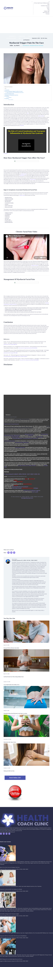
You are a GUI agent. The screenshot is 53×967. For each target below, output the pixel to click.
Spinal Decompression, (13, 956)
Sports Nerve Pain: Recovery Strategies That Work (10, 867)
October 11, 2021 (7, 768)
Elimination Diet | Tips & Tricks (10, 742)
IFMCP (32, 474)
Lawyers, (28, 954)
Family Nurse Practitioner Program (31, 490)
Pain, (36, 886)
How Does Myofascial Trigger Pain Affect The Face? (14, 91)
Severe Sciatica (15, 436)
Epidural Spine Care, (13, 861)
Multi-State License (16, 488)
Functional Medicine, (21, 861)
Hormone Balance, (24, 909)
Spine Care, (36, 863)
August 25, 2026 (3, 891)
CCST (28, 474)
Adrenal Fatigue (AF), (4, 908)
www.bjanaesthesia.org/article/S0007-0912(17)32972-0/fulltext (15, 356)
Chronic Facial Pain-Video (9, 93)
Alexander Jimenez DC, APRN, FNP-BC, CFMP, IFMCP (17, 869)
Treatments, (27, 956)
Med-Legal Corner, (33, 954)
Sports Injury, (47, 863)
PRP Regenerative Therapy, (22, 863)
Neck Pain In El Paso (11, 38)
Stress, (23, 956)
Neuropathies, (5, 863)
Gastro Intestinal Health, (44, 908)
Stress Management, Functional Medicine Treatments (25, 438)
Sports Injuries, (41, 863)
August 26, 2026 (3, 869)
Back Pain (30, 435)
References (9, 97)
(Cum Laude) (35, 491)
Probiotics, (49, 909)
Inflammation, (27, 861)
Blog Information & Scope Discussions (11, 424)
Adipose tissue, (3, 954)
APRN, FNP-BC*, (23, 474)
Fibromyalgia (40, 436)
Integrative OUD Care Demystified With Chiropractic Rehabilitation (13, 935)
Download (6, 153)
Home (11, 45)
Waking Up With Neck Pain (9, 771)
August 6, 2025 (6, 710)
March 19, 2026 (6, 673)
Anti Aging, (10, 908)
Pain (20, 38)
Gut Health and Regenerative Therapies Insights (9, 914)
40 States (36, 488)
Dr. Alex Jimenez (8, 474)
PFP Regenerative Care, (12, 863)
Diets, (30, 908)
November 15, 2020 (7, 739)
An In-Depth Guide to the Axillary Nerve (11, 684)
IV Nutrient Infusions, (34, 861)
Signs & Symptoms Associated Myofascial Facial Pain (15, 92)
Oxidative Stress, (43, 909)
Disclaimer (7, 98)
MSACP (16, 474)
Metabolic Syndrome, (31, 886)
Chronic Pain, (7, 886)
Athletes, (2, 861)
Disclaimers (11, 99)
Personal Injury (44, 434)
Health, (19, 886)
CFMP (35, 474)
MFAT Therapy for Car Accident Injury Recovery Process (11, 959)
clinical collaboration (20, 447)
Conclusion (7, 96)
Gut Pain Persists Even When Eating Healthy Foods (14, 676)
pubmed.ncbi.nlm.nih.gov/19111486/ (10, 352)
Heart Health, (24, 886)
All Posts (16, 45)
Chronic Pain (22, 36)
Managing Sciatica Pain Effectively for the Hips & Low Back (15, 713)
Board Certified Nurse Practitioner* (20, 486)
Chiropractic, (6, 861)
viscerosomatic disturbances (22, 442)
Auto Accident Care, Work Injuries (12, 435)
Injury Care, (24, 954)
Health (42, 36)
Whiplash (31, 956)
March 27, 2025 (6, 645)
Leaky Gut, (35, 909)
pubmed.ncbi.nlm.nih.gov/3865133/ (10, 344)
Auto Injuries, (8, 954)
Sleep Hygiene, (31, 863)
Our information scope (9, 441)
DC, (13, 474)
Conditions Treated (33, 36)
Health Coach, (12, 909)
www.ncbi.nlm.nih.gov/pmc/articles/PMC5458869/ (29, 360)
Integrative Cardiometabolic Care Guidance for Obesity (11, 889)
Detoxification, (26, 908)
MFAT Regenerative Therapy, (43, 861)
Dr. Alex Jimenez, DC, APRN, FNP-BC (27, 465)
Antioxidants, (15, 908)
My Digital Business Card (27, 498)
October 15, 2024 (7, 681)
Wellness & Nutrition (29, 434)
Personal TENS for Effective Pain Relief (11, 648)
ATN (39, 474)
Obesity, (38, 909)
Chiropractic (12, 36)
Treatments (27, 38)
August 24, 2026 (3, 937)
